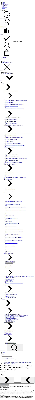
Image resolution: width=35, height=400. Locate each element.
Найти (21, 350)
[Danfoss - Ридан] (3, 10)
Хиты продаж (8, 9)
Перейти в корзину (5, 62)
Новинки (4, 9)
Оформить (10, 62)
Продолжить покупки (6, 73)
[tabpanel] (17, 392)
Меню (1, 0)
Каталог (1, 80)
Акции (1, 9)
